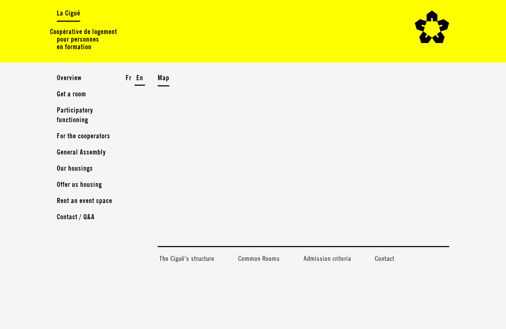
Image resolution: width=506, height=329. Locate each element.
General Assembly (81, 152)
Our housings (75, 168)
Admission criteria (327, 258)
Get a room (71, 94)
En (139, 78)
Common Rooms (259, 258)
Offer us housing (79, 184)
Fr (128, 78)
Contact (384, 258)
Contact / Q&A (76, 217)
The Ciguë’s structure (186, 258)
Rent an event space (84, 201)
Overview (69, 78)
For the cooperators (83, 136)
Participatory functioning (75, 115)
